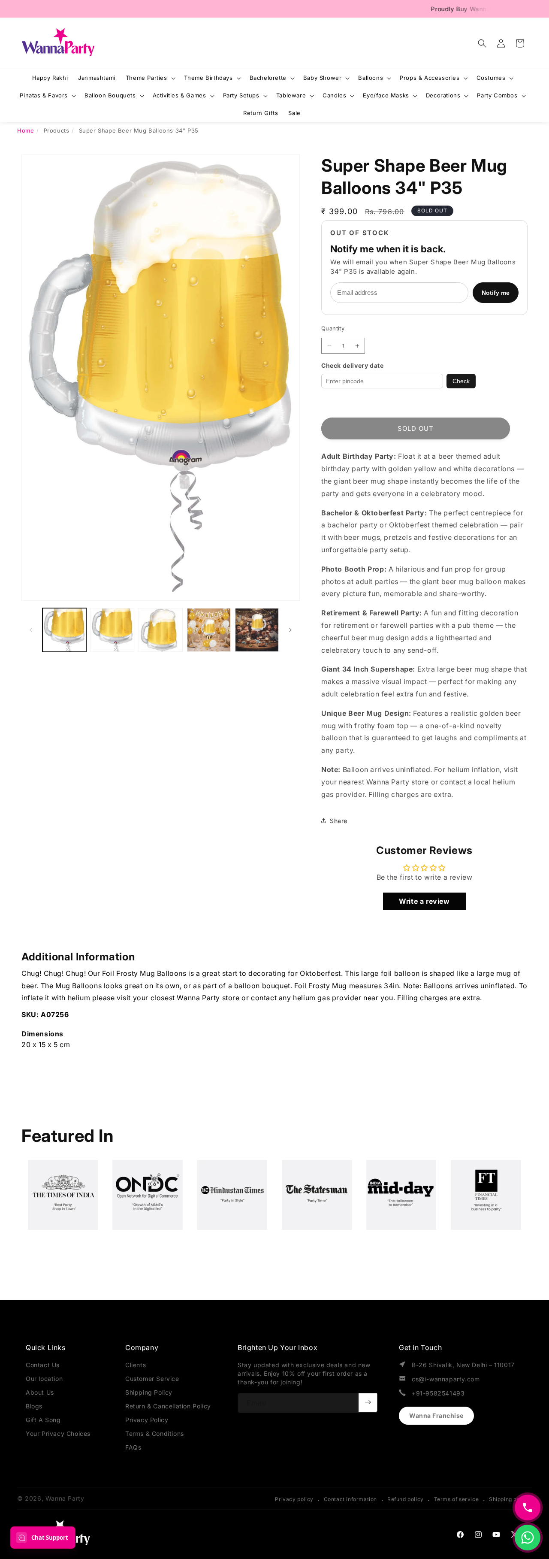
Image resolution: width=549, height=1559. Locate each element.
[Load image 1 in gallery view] (64, 630)
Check (461, 381)
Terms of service (456, 1499)
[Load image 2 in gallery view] (112, 630)
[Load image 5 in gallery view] (257, 630)
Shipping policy (509, 1499)
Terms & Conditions (154, 1433)
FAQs (133, 1447)
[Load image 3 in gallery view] (160, 630)
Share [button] (338, 820)
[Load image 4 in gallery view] (209, 630)
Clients (135, 1364)
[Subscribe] (368, 1402)
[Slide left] (30, 630)
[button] (482, 43)
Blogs (34, 1406)
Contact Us (43, 1364)
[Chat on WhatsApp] (527, 1537)
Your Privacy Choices (58, 1433)
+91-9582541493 (438, 1393)
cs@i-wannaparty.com (446, 1379)
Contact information (350, 1499)
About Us (40, 1392)
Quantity (332, 328)
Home (25, 130)
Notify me (496, 292)
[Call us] (527, 1507)
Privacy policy (294, 1499)
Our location (44, 1378)
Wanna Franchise (436, 1415)
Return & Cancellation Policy (168, 1406)
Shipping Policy (148, 1392)
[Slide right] (290, 630)
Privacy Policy (146, 1419)
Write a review (424, 901)
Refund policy (405, 1499)
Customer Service (152, 1378)
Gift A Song (43, 1419)
